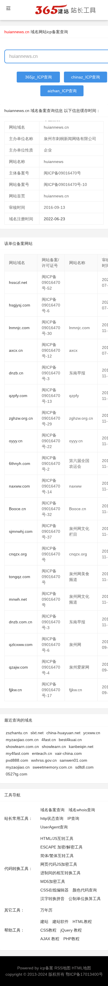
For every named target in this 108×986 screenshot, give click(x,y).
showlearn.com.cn (22, 746)
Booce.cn (17, 508)
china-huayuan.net (63, 732)
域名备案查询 (52, 810)
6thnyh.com (19, 463)
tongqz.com (19, 576)
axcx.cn (16, 350)
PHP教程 (71, 938)
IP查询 (73, 818)
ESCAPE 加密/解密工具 (61, 847)
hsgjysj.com (19, 305)
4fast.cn (48, 739)
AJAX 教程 (49, 938)
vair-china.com (68, 753)
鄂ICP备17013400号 (84, 974)
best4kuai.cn (70, 739)
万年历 (46, 910)
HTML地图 (81, 968)
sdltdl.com (84, 767)
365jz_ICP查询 (38, 77)
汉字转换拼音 (52, 898)
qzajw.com (18, 667)
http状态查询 (51, 818)
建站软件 (60, 921)
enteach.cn (42, 753)
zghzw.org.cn (21, 418)
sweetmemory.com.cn (52, 767)
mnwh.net (18, 599)
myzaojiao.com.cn (22, 739)
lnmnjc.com (19, 327)
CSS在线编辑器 (54, 890)
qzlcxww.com (21, 644)
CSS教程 (48, 930)
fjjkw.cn (15, 690)
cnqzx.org (18, 554)
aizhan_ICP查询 (62, 91)
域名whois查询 (82, 810)
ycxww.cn (91, 732)
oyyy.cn (15, 441)
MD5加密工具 (52, 881)
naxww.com (19, 486)
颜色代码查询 (85, 890)
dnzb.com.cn (20, 622)
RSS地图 (62, 968)
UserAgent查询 (54, 827)
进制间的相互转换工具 (60, 873)
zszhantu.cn (17, 732)
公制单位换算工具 (85, 898)
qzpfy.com (18, 395)
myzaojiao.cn (18, 767)
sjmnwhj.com (21, 531)
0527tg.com (16, 774)
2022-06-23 (54, 219)
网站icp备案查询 (53, 32)
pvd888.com (17, 760)
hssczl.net (18, 282)
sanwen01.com (73, 760)
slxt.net (37, 732)
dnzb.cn (16, 373)
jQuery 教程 (71, 930)
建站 (44, 921)
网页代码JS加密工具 (58, 864)
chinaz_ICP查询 (85, 77)
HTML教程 (82, 921)
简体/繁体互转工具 (57, 855)
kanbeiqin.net (81, 746)
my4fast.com (17, 753)
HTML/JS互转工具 (56, 838)
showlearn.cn (54, 746)
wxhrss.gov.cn (44, 760)
